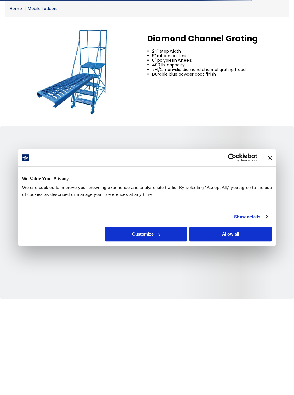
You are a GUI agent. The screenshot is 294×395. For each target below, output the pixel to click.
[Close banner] (270, 158)
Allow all (230, 234)
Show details (247, 216)
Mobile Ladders (42, 8)
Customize (143, 234)
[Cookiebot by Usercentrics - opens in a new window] (232, 157)
